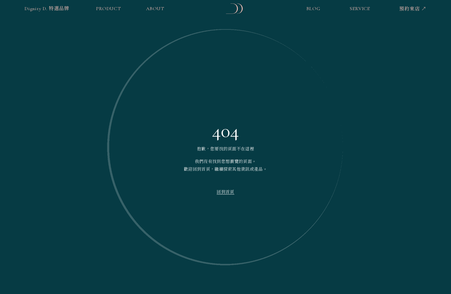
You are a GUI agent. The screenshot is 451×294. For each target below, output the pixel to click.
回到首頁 (225, 192)
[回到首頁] (234, 8)
